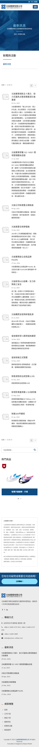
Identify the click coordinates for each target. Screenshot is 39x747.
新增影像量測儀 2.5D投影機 (24, 392)
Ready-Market (27, 744)
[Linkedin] (7, 610)
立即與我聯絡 (18, 561)
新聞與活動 (21, 34)
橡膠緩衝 (12, 559)
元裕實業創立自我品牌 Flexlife (22, 258)
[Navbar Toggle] (35, 7)
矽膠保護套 (23, 559)
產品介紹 (7, 718)
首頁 (15, 34)
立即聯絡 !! (19, 581)
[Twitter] (4, 610)
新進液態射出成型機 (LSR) (23, 376)
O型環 (12, 561)
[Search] (34, 450)
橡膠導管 (29, 559)
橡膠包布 (17, 559)
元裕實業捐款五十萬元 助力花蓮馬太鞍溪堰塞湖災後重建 (24, 96)
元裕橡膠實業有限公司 (22, 739)
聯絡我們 (7, 730)
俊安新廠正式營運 (20, 357)
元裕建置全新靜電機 (21, 226)
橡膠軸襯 (6, 559)
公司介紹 (7, 714)
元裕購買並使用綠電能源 (23, 314)
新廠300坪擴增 (18, 413)
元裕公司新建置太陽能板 (23, 205)
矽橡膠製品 (32, 556)
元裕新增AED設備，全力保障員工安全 (23, 283)
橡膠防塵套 (7, 561)
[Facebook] (2, 610)
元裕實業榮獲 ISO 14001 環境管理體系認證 (24, 154)
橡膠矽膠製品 (25, 556)
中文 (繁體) (34, 2)
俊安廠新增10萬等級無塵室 (24, 336)
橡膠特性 (7, 722)
